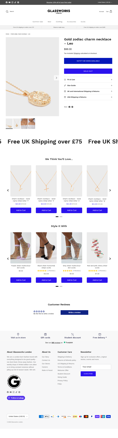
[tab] (57, 216)
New (49, 22)
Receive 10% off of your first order (59, 2)
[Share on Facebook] (69, 107)
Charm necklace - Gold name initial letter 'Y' (21, 200)
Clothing (59, 22)
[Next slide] (110, 190)
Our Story (45, 357)
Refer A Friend (47, 370)
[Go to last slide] (8, 190)
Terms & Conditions (65, 367)
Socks (83, 22)
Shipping (77, 53)
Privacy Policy (63, 380)
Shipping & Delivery (65, 357)
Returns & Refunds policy (67, 360)
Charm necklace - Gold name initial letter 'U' (72, 200)
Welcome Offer (63, 370)
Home (7, 34)
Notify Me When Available (88, 61)
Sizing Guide (62, 377)
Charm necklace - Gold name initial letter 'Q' (97, 200)
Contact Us (46, 360)
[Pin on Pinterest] (72, 107)
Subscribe (88, 374)
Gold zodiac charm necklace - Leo (20, 34)
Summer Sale (38, 22)
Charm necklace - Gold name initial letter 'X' (46, 200)
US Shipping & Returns (66, 364)
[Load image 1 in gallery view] (32, 76)
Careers (45, 367)
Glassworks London (17, 422)
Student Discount (64, 374)
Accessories (71, 22)
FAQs (60, 384)
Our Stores (46, 364)
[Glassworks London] (59, 11)
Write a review (74, 312)
